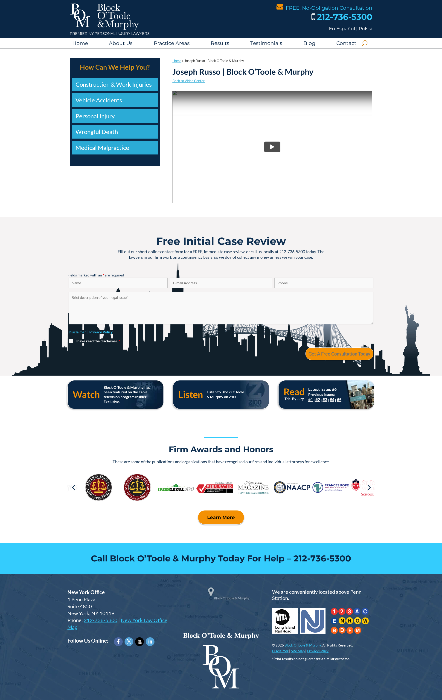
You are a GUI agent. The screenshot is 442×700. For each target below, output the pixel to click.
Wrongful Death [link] (97, 131)
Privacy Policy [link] (318, 651)
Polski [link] (365, 28)
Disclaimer (77, 332)
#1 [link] (310, 399)
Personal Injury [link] (95, 116)
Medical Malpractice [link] (102, 147)
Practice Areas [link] (172, 43)
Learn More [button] (221, 517)
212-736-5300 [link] (344, 17)
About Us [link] (121, 43)
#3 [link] (325, 399)
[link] (104, 29)
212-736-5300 (100, 620)
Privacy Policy (101, 332)
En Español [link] (342, 28)
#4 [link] (332, 399)
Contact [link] (346, 43)
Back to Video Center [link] (188, 81)
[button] (73, 487)
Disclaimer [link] (280, 651)
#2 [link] (317, 399)
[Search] (364, 43)
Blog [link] (309, 43)
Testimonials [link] (266, 43)
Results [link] (220, 43)
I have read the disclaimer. (98, 341)
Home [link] (80, 43)
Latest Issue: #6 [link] (322, 389)
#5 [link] (339, 399)
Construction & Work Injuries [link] (114, 84)
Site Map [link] (298, 651)
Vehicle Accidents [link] (99, 100)
